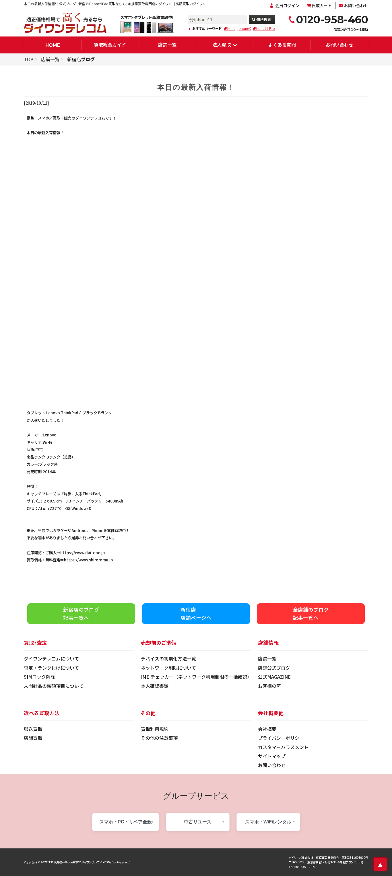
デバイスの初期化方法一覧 (168, 658)
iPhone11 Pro (264, 28)
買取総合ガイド (110, 44)
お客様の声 (269, 685)
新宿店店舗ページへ (196, 613)
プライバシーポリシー (281, 737)
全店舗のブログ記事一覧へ (311, 613)
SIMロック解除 (39, 676)
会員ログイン (287, 5)
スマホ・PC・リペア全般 (125, 821)
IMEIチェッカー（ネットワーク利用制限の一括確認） (196, 676)
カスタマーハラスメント (283, 747)
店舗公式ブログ (274, 667)
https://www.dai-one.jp (82, 552)
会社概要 (267, 728)
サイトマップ (272, 755)
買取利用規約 (154, 728)
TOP (28, 59)
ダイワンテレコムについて (51, 658)
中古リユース (197, 821)
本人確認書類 (154, 685)
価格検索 (263, 19)
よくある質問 (282, 44)
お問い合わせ (356, 5)
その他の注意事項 (159, 737)
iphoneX (244, 28)
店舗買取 (33, 737)
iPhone (229, 28)
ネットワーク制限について (168, 667)
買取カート (322, 5)
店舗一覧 (167, 44)
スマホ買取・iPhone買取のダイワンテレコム (75, 862)
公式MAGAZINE (274, 676)
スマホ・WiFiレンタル (268, 821)
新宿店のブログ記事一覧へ (81, 613)
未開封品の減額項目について (54, 685)
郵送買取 (33, 728)
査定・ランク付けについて (51, 667)
